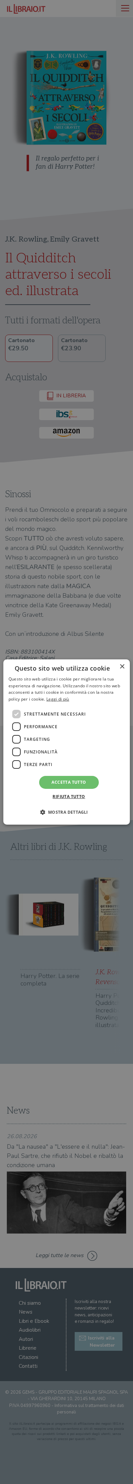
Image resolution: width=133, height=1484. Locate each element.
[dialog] (66, 742)
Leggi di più (57, 699)
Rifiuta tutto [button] (69, 796)
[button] (66, 812)
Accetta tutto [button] (68, 782)
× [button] (121, 666)
